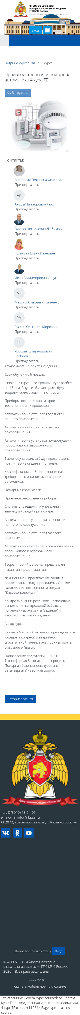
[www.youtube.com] (29, 833)
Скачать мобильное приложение (40, 986)
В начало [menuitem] (18, 21)
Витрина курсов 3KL (20, 63)
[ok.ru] (17, 833)
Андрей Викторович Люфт (35, 204)
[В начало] (40, 767)
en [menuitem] (68, 21)
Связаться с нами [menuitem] (43, 21)
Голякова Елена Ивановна (35, 253)
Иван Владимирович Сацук (36, 277)
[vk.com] (5, 833)
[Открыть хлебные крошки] (4, 40)
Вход (35, 30)
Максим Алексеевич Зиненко (37, 302)
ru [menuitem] (62, 21)
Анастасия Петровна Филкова (38, 179)
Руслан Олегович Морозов (35, 326)
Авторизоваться (20, 699)
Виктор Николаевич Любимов (38, 228)
